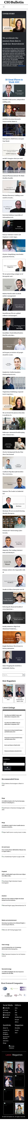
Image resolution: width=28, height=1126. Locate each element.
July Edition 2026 (9, 1080)
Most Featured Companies (12, 983)
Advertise (5, 1040)
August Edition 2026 (9, 1066)
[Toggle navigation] (4, 6)
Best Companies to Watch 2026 (20, 1080)
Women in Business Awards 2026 (13, 751)
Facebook (7, 1015)
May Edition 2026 (9, 1108)
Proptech (4, 871)
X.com (6, 1010)
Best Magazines (9, 681)
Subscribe (7, 769)
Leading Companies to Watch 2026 (20, 699)
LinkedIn (7, 1008)
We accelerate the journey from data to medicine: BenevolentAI (13, 41)
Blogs (3, 798)
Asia (16, 1008)
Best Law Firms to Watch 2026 (12, 745)
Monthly (17, 1028)
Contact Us (6, 1030)
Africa (16, 1022)
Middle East (18, 1017)
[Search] (24, 674)
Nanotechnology (6, 969)
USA (16, 1015)
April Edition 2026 (20, 1108)
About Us (5, 1028)
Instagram (7, 1012)
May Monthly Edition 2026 (20, 1094)
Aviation (4, 896)
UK (16, 1010)
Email (4, 762)
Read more (21, 66)
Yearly (16, 1030)
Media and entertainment (9, 920)
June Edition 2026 (9, 1094)
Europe (17, 1019)
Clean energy (5, 944)
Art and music (6, 847)
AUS (16, 1012)
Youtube (6, 1017)
